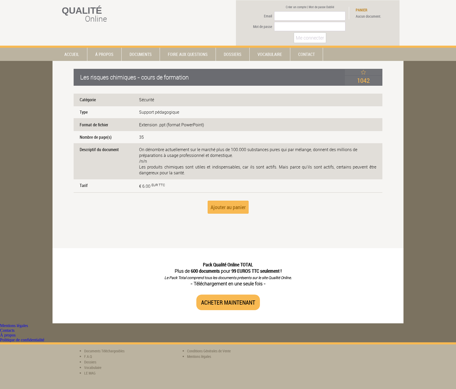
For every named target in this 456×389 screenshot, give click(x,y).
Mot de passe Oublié (321, 7)
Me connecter (310, 38)
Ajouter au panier (228, 207)
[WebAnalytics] (290, 355)
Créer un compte (296, 7)
